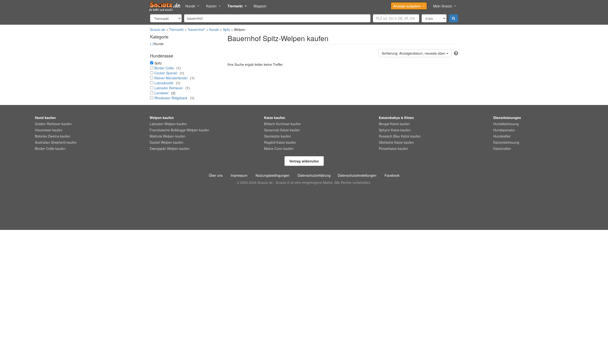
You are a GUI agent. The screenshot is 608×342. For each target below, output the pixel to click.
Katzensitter (502, 148)
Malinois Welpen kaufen (167, 136)
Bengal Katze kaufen (394, 123)
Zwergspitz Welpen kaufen (170, 148)
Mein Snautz (442, 6)
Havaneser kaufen (48, 130)
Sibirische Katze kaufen (396, 142)
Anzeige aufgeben (407, 6)
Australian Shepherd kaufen (56, 142)
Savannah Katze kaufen (282, 130)
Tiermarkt (235, 6)
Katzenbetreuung (506, 142)
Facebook (392, 175)
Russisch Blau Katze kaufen (400, 136)
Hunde (190, 6)
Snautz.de (157, 29)
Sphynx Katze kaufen (395, 130)
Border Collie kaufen (50, 148)
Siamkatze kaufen (277, 136)
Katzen (211, 6)
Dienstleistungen (507, 117)
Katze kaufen (274, 117)
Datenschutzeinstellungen (357, 175)
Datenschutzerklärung (314, 175)
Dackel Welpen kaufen (166, 142)
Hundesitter (502, 136)
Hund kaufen (45, 117)
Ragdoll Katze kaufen (280, 142)
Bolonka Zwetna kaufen (52, 136)
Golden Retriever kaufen (53, 123)
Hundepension (504, 130)
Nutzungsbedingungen (273, 175)
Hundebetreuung (506, 123)
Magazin (260, 6)
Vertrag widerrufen (304, 161)
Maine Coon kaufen (279, 148)
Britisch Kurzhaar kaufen (282, 123)
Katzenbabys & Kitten (396, 117)
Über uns (216, 175)
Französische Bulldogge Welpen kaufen (179, 130)
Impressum (239, 175)
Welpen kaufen (162, 117)
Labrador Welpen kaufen (168, 123)
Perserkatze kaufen (393, 148)
